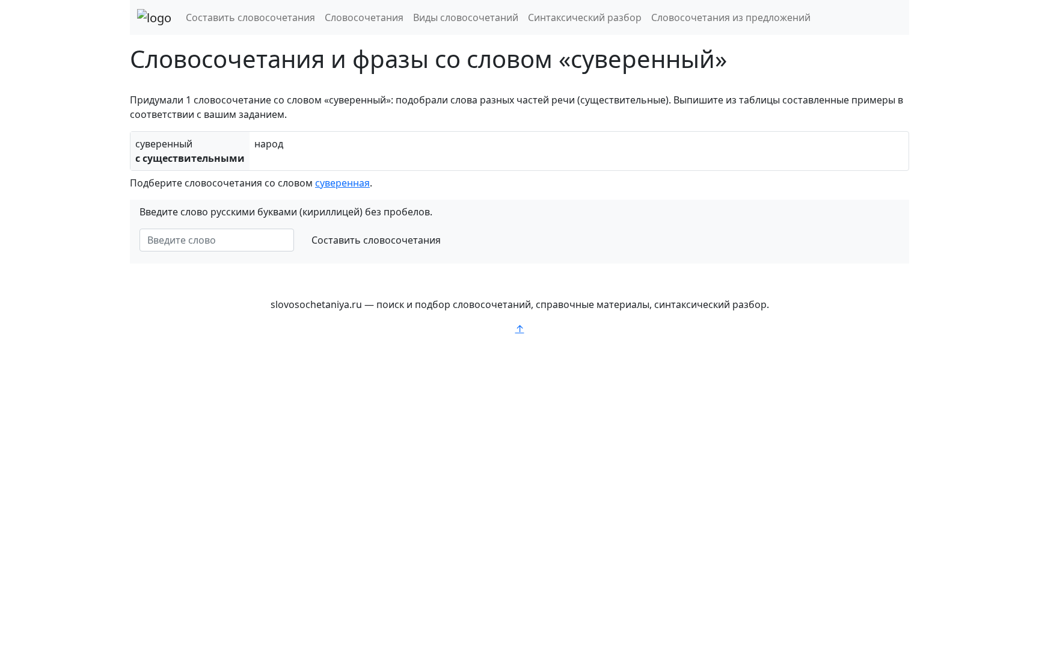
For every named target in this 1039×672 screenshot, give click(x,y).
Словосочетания (364, 17)
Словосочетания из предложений (731, 17)
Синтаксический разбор (585, 17)
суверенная (342, 183)
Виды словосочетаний (465, 17)
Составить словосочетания (250, 17)
